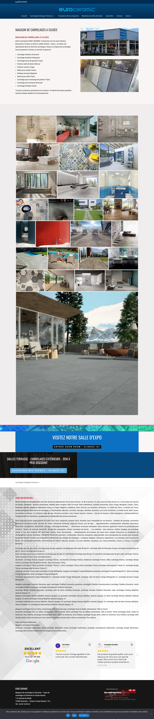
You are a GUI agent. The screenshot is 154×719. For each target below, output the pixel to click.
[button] (137, 655)
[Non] (151, 714)
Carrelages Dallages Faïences (41, 16)
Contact (119, 16)
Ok (68, 715)
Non (74, 715)
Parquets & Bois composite (68, 16)
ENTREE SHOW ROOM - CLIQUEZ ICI (77, 447)
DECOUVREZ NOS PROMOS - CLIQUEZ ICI (39, 470)
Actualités (109, 16)
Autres (127, 16)
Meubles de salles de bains (92, 16)
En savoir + (84, 715)
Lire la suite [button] (60, 665)
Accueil (24, 16)
